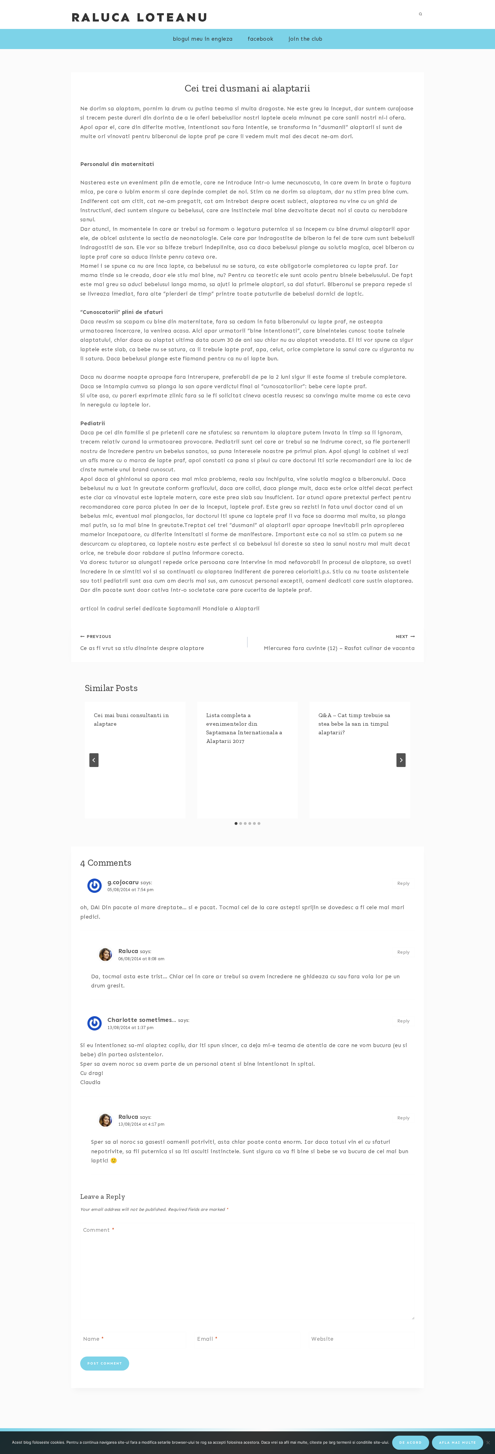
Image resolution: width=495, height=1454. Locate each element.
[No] (488, 1442)
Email (207, 1338)
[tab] (236, 823)
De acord (410, 1443)
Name (93, 1338)
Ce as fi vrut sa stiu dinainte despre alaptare (142, 642)
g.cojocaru (123, 882)
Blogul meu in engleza (203, 39)
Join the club (306, 39)
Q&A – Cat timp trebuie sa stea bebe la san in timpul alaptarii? (354, 724)
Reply (403, 883)
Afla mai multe (457, 1443)
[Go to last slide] (94, 760)
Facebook (260, 39)
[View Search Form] (420, 14)
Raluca (128, 951)
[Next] (401, 760)
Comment (99, 1229)
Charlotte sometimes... (141, 1020)
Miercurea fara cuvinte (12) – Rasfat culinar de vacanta (339, 642)
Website (322, 1338)
